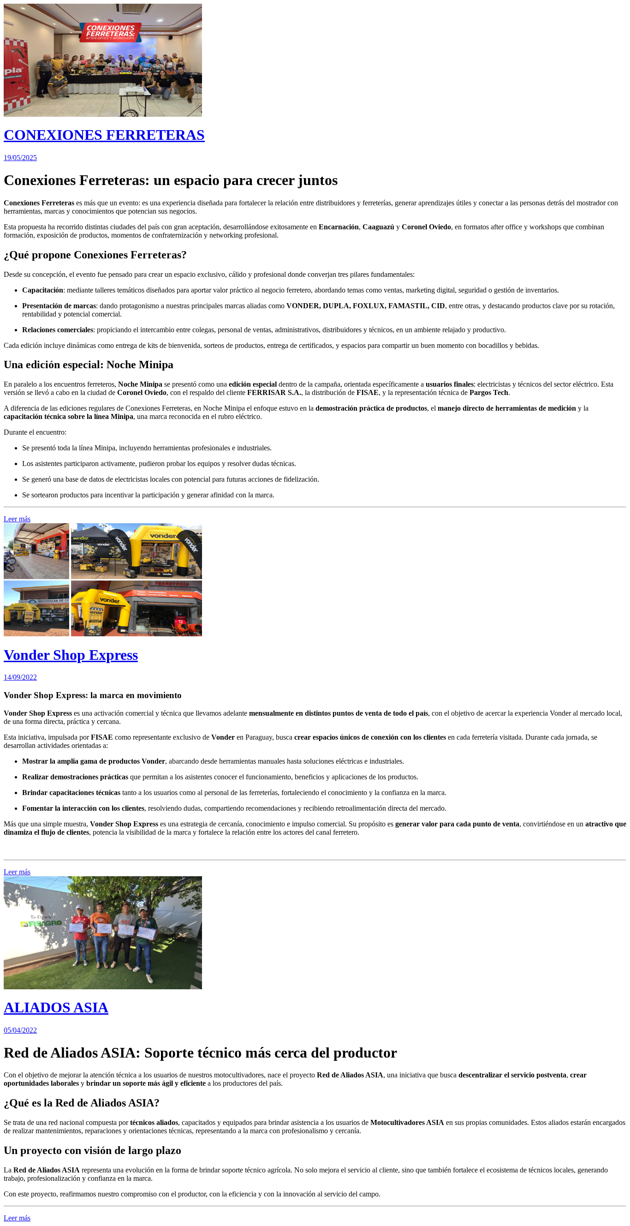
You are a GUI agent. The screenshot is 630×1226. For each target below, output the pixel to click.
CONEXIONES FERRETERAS (104, 134)
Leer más (17, 519)
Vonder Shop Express (71, 654)
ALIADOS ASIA (56, 1007)
